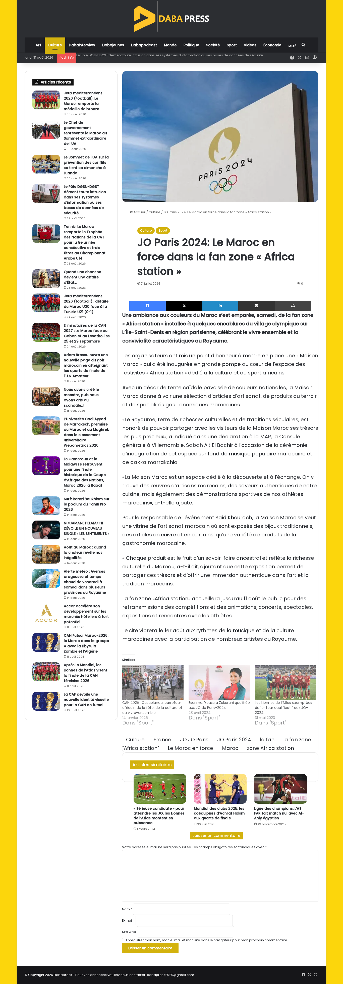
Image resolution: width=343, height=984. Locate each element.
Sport (232, 45)
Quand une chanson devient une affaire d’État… (82, 277)
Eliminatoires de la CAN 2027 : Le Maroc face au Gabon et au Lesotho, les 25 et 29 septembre (87, 333)
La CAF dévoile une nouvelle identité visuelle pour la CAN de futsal (86, 699)
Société (213, 45)
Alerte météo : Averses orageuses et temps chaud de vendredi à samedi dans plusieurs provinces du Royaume (85, 582)
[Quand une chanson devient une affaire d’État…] (46, 278)
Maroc (230, 748)
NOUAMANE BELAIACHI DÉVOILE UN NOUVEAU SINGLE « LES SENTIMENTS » (86, 528)
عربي (292, 45)
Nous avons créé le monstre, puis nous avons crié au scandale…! (81, 397)
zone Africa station (270, 748)
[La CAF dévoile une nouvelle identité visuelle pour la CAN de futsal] (46, 701)
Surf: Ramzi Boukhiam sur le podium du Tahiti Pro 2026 (86, 504)
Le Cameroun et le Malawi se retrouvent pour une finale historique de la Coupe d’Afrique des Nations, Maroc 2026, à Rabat (85, 472)
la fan (267, 739)
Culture (55, 45)
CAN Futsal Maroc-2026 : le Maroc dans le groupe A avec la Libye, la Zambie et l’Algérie (86, 643)
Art (38, 45)
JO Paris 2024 (234, 739)
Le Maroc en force (190, 748)
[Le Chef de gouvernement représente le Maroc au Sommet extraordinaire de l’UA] (46, 129)
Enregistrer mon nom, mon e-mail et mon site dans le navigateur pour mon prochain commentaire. (207, 940)
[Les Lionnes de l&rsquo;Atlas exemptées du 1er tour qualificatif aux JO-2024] (285, 682)
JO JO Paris (194, 739)
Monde (170, 45)
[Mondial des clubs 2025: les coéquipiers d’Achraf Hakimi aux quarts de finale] (220, 789)
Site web (129, 931)
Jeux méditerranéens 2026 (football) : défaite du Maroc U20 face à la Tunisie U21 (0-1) (86, 303)
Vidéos (250, 45)
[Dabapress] (171, 16)
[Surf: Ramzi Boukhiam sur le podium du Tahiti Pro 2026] (46, 505)
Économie (272, 45)
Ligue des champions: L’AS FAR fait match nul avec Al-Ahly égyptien (279, 813)
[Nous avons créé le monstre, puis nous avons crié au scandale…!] (46, 396)
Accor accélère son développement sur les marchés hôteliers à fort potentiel (86, 614)
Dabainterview (82, 45)
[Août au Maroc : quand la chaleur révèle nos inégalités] (46, 554)
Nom (127, 909)
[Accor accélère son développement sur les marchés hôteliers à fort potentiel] (46, 613)
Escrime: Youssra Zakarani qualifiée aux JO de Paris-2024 (219, 705)
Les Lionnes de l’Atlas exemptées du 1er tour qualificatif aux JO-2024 (283, 707)
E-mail (128, 920)
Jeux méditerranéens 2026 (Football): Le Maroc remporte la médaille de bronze (83, 101)
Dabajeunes (113, 45)
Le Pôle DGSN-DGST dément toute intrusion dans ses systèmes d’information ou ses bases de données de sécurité (169, 55)
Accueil (139, 212)
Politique (191, 45)
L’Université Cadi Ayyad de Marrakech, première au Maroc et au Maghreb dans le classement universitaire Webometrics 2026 (86, 432)
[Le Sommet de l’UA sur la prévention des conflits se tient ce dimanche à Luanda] (46, 164)
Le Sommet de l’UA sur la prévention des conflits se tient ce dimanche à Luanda (86, 165)
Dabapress (63, 974)
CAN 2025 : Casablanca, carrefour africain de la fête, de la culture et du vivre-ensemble (152, 707)
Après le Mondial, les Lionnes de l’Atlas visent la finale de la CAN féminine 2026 (85, 672)
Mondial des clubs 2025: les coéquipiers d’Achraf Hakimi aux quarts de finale (219, 813)
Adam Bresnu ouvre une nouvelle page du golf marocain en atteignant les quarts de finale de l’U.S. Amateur (86, 365)
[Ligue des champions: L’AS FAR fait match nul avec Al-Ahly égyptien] (280, 789)
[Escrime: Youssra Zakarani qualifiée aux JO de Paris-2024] (219, 682)
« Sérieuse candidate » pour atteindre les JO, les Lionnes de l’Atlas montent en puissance (159, 815)
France (162, 739)
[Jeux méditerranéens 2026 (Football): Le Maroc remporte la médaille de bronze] (46, 100)
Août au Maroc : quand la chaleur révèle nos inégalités (85, 552)
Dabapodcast (144, 45)
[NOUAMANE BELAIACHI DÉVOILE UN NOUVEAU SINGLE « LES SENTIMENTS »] (46, 530)
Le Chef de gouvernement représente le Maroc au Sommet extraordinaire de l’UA (85, 133)
